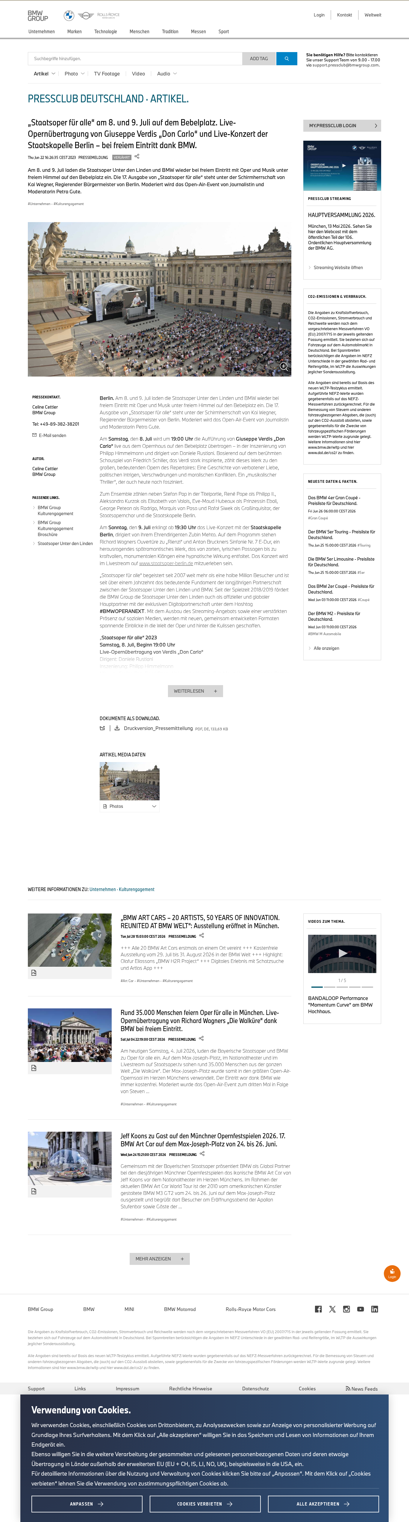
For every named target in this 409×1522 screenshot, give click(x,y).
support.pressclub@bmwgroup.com (346, 65)
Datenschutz (255, 1389)
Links (80, 1389)
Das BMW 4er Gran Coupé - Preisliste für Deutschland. (334, 500)
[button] (342, 953)
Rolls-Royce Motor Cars (251, 1309)
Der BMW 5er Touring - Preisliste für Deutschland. (341, 534)
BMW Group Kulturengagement (55, 510)
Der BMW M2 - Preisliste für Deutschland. (334, 616)
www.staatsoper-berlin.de (166, 563)
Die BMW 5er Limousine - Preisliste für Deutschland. (341, 561)
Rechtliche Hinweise (190, 1389)
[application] (342, 954)
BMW (89, 1309)
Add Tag (259, 58)
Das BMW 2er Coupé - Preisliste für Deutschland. (341, 589)
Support (36, 1389)
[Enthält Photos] (34, 973)
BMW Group (40, 1309)
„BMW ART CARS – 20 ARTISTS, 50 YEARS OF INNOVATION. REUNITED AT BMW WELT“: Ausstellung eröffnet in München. (200, 921)
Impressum (127, 1389)
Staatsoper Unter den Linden (65, 543)
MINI (129, 1309)
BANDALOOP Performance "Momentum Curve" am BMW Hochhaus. (340, 1004)
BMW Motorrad (180, 1309)
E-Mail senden (52, 435)
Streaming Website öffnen (338, 267)
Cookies (307, 1389)
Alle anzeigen (326, 648)
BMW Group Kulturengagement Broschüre (55, 528)
